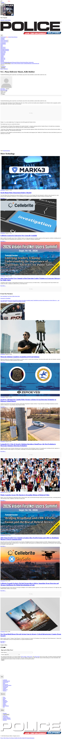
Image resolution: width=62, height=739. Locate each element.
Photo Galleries (29, 62)
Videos (14, 1)
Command (2, 38)
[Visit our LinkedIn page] (3, 647)
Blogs (7, 62)
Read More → (3, 198)
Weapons (2, 60)
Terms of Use (8, 737)
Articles (11, 1)
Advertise (2, 63)
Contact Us (13, 63)
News (9, 1)
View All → (2, 642)
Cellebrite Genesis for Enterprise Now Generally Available (18, 235)
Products (24, 62)
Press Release (17, 63)
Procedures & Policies (4, 49)
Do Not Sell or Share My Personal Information (25, 737)
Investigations (3, 42)
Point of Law (3, 47)
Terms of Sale (13, 737)
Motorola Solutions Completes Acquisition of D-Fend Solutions (19, 357)
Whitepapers (14, 62)
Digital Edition (8, 20)
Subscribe (2, 20)
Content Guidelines (24, 63)
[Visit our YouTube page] (4, 647)
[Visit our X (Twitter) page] (2, 647)
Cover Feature (5, 1)
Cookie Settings (7, 63)
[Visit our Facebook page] (1, 647)
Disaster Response (4, 40)
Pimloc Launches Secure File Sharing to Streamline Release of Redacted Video (24, 495)
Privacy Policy (3, 737)
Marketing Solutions (31, 63)
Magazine (10, 62)
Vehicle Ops (2, 57)
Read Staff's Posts (3, 89)
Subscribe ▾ (3, 3)
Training (2, 55)
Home (1, 68)
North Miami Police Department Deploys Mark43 (15, 192)
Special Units (3, 51)
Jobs (33, 62)
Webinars (17, 1)
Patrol (1, 44)
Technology (2, 53)
